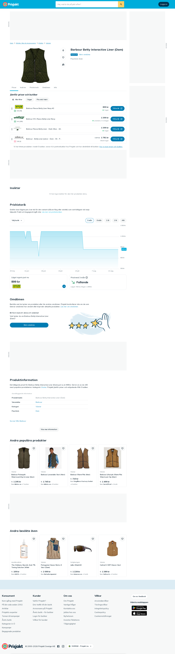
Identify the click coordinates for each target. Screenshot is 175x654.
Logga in (163, 4)
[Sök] (121, 4)
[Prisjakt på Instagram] (63, 646)
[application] (68, 248)
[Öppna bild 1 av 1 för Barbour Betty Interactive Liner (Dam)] (35, 66)
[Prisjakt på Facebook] (58, 646)
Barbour (39, 402)
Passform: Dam (77, 59)
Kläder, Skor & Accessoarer (26, 43)
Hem (11, 43)
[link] (24, 465)
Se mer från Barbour (18, 421)
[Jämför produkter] (63, 64)
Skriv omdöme (84, 54)
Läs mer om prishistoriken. (52, 212)
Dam (37, 411)
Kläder (40, 43)
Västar (48, 43)
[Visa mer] (12, 108)
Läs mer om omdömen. (69, 307)
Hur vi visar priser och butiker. (111, 147)
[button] (63, 50)
